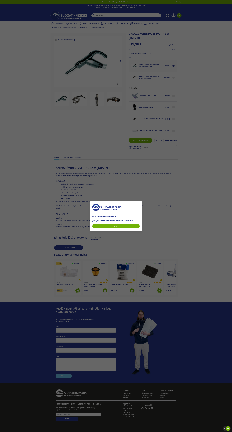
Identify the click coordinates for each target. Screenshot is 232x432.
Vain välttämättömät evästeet (100, 221)
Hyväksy (116, 226)
